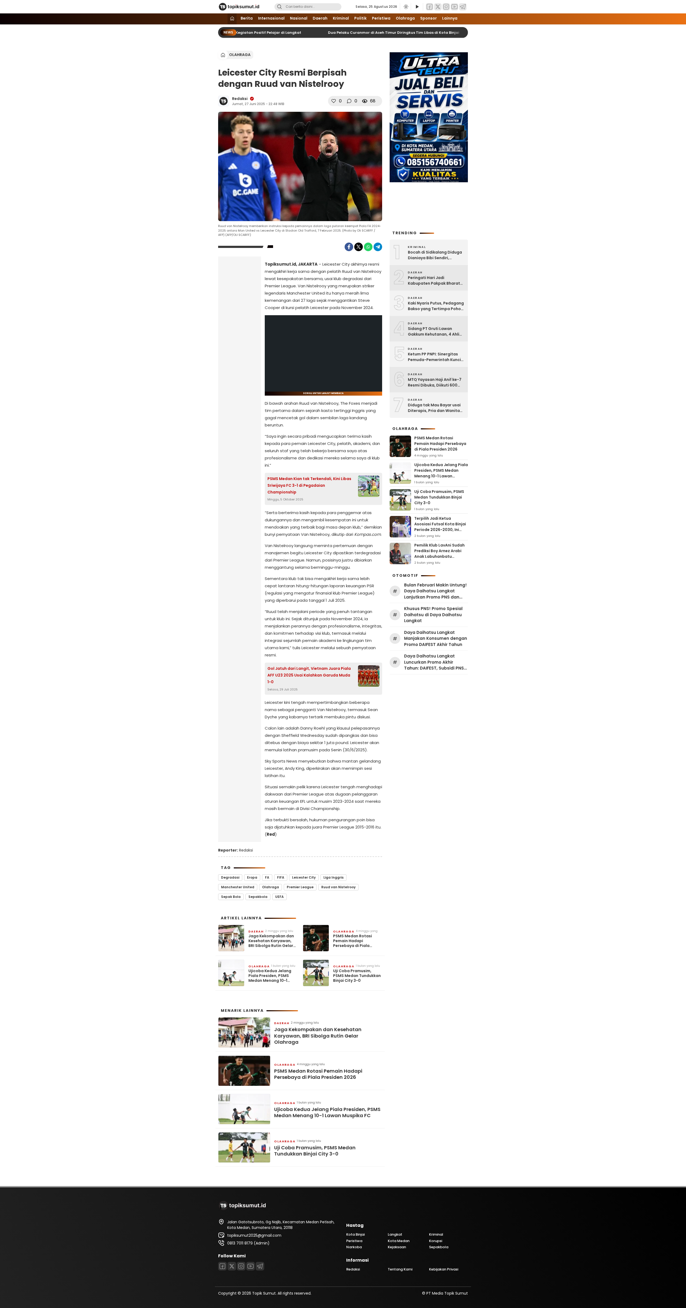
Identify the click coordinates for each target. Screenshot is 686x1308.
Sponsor (428, 18)
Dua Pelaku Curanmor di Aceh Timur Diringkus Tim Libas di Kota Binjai (383, 32)
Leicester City (304, 877)
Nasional (298, 18)
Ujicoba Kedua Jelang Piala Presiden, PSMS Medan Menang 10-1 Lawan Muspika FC (269, 975)
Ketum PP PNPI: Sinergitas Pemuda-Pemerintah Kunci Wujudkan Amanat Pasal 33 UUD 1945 (435, 357)
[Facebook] (429, 6)
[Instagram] (446, 6)
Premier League (300, 887)
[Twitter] (438, 6)
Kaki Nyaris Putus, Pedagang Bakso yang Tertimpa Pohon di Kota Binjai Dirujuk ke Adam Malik (436, 306)
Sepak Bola (231, 896)
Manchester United (237, 887)
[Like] (333, 101)
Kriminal (341, 18)
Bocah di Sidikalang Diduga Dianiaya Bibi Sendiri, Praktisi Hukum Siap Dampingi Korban (435, 255)
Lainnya (449, 18)
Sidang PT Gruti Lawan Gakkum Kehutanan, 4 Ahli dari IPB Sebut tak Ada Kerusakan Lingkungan (433, 331)
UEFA (279, 896)
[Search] (279, 6)
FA (267, 877)
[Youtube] (454, 6)
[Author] (223, 101)
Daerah (320, 18)
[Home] (232, 18)
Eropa (252, 877)
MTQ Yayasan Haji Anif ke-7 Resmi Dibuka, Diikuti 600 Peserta (434, 382)
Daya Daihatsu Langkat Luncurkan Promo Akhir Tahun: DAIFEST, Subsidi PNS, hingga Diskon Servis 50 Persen (434, 662)
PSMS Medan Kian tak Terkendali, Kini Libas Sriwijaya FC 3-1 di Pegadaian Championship (309, 485)
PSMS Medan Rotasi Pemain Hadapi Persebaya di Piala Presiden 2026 (352, 941)
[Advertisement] (239, 345)
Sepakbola (257, 896)
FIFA (280, 877)
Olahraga (405, 18)
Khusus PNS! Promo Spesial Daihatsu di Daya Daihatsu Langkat (433, 614)
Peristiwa (381, 18)
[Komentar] (349, 101)
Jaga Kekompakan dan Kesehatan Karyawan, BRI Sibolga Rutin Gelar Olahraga (271, 941)
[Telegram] (463, 6)
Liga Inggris (333, 877)
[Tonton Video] (417, 7)
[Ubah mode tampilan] (405, 7)
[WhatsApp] (368, 247)
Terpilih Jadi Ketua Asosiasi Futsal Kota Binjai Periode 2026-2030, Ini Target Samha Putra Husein (440, 530)
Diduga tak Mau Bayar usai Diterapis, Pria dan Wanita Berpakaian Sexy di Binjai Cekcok (434, 408)
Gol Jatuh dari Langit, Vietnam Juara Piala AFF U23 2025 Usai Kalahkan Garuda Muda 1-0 (309, 675)
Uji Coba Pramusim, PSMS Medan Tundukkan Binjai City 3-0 (357, 975)
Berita (247, 18)
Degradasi (230, 877)
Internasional (271, 18)
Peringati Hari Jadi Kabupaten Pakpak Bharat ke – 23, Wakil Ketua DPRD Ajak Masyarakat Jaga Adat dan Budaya (435, 280)
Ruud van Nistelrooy (338, 887)
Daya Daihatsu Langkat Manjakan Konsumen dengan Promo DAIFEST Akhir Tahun (435, 638)
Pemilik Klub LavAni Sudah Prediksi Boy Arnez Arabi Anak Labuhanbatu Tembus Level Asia (439, 553)
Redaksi (240, 98)
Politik (360, 18)
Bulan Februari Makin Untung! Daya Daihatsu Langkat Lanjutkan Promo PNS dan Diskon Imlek (435, 591)
